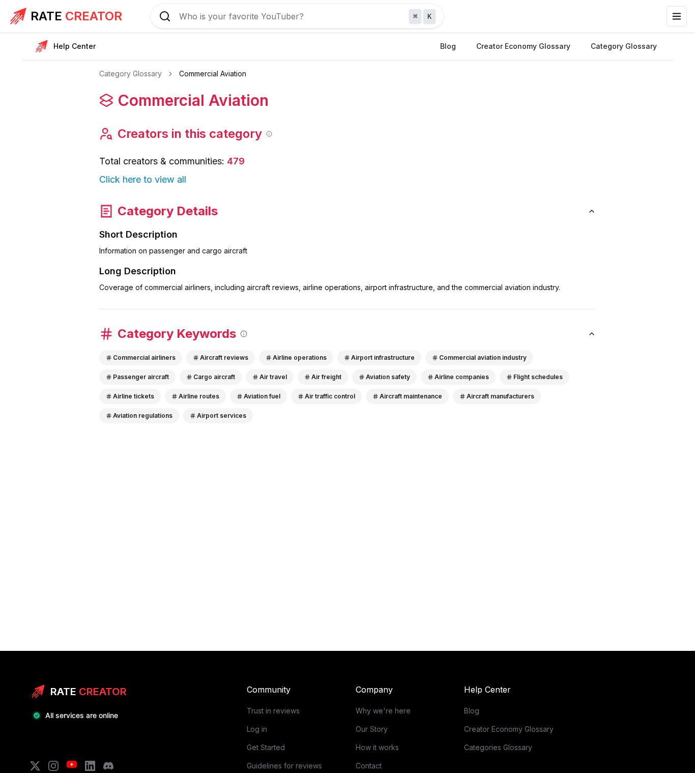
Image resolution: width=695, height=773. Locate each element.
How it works (377, 747)
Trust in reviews (273, 710)
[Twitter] (35, 766)
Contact (369, 765)
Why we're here (383, 710)
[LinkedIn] (90, 766)
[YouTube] (72, 766)
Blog (471, 710)
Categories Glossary (498, 747)
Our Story (372, 729)
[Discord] (108, 766)
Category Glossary (130, 73)
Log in (257, 729)
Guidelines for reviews (284, 765)
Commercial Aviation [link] (212, 73)
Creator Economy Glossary (509, 729)
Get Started (266, 747)
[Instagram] (53, 766)
